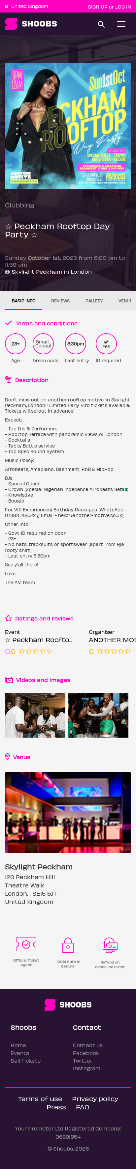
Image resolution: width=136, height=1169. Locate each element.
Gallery (94, 300)
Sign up (98, 7)
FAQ (82, 1106)
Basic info (23, 300)
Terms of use (40, 1098)
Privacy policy (95, 1098)
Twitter (82, 1060)
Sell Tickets (26, 1060)
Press (56, 1106)
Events (20, 1053)
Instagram (86, 1068)
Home (18, 1045)
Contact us (88, 1045)
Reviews (60, 300)
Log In (123, 7)
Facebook (86, 1053)
